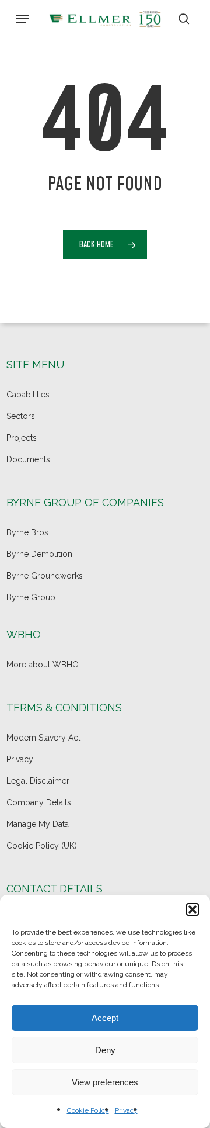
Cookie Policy (88, 1110)
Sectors (20, 416)
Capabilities (28, 394)
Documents (28, 459)
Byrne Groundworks (44, 575)
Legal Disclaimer (37, 781)
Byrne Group (30, 597)
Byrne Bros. (28, 532)
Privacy (126, 1110)
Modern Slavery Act (43, 737)
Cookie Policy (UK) (41, 845)
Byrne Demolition (39, 554)
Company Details (38, 802)
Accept (105, 1018)
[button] (192, 909)
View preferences (105, 1082)
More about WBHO (42, 664)
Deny (105, 1050)
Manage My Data (37, 824)
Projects (21, 437)
